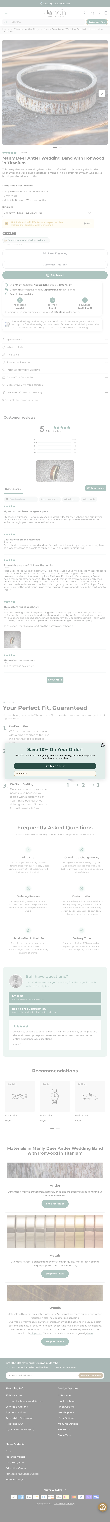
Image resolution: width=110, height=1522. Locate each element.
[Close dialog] (102, 745)
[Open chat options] (102, 1507)
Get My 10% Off (55, 766)
